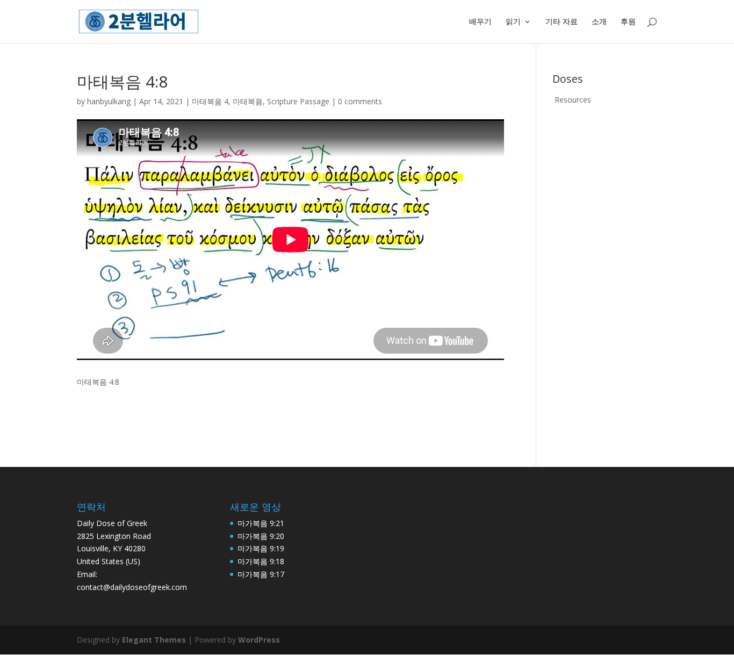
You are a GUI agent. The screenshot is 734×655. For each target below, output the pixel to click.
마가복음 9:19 (261, 548)
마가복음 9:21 (261, 523)
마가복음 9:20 (261, 536)
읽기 (513, 22)
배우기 (480, 22)
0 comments (360, 101)
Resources (573, 100)
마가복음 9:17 (261, 574)
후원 (628, 22)
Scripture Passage (298, 101)
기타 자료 (561, 22)
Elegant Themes (154, 640)
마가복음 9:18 (261, 561)
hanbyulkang (109, 101)
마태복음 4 (210, 101)
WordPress (259, 640)
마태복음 (248, 101)
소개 (599, 22)
